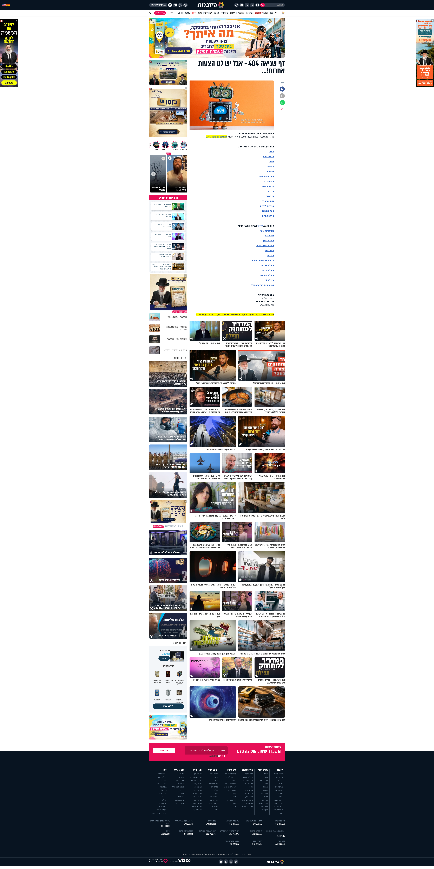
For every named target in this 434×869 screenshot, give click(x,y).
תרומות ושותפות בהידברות (254, 821)
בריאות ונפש (214, 797)
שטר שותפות (259, 13)
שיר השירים (162, 803)
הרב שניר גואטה (197, 790)
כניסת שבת (265, 230)
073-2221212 (257, 824)
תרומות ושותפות (278, 800)
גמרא (216, 780)
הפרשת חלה (180, 803)
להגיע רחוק (249, 797)
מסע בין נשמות (248, 793)
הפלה (182, 793)
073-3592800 (211, 824)
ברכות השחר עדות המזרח (262, 285)
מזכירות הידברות (280, 821)
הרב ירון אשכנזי (197, 793)
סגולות (216, 790)
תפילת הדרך (162, 800)
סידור (260, 225)
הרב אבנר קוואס (197, 806)
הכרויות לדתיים (267, 206)
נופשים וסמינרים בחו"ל (232, 841)
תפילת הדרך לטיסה (265, 245)
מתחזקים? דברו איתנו (158, 5)
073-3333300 (257, 834)
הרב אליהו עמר (197, 810)
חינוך (216, 793)
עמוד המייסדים (278, 806)
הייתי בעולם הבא (247, 806)
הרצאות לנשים (179, 800)
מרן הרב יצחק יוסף (196, 780)
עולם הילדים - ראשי (230, 774)
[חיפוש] (262, 5)
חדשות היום (264, 780)
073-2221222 (280, 824)
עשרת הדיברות (213, 784)
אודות (281, 813)
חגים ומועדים (263, 806)
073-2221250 (257, 844)
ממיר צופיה (281, 841)
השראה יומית (248, 803)
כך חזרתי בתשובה (247, 800)
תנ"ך (216, 777)
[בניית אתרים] (184, 862)
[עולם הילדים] (185, 5)
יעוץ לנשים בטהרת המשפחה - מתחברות (275, 832)
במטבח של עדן (248, 780)
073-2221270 (165, 834)
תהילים (164, 797)
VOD (276, 13)
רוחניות (270, 171)
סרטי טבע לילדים (230, 800)
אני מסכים (216, 756)
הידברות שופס (278, 803)
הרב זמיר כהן (249, 13)
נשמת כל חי (162, 806)
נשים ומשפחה (179, 770)
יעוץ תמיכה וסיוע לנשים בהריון (229, 831)
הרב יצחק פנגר (197, 784)
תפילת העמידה (267, 275)
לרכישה (164, 658)
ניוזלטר (281, 784)
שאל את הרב (224, 13)
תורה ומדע (269, 181)
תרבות (271, 191)
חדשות (266, 13)
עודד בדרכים (249, 774)
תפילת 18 (269, 280)
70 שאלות (232, 13)
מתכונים (181, 777)
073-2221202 (234, 844)
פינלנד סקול (214, 787)
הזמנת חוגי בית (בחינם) (186, 831)
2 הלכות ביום (279, 787)
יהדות (271, 151)
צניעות (182, 790)
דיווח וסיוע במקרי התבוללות (207, 831)
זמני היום (216, 13)
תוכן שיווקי (265, 810)
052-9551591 (234, 834)
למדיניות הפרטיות (213, 756)
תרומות (194, 13)
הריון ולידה (181, 797)
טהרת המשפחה (179, 780)
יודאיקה (215, 810)
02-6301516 (280, 836)
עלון (210, 13)
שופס (206, 13)
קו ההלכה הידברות (256, 831)
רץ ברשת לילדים (231, 777)
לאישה (182, 774)
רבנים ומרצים (197, 770)
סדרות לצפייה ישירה (230, 787)
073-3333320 (165, 826)
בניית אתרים (174, 862)
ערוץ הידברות (279, 777)
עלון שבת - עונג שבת (232, 821)
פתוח (251, 787)
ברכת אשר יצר (161, 810)
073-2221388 (234, 824)
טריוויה (234, 797)
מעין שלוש (269, 250)
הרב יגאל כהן (198, 787)
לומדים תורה (214, 774)
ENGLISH (180, 13)
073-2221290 (188, 834)
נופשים (281, 797)
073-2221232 (188, 824)
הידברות (280, 770)
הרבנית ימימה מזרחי (178, 787)
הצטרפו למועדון (159, 13)
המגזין (266, 777)
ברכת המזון (163, 787)
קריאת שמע (162, 793)
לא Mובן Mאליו (248, 777)
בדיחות (234, 780)
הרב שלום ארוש (197, 803)
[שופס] (180, 5)
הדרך (265, 240)
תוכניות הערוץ (247, 770)
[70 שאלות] (175, 5)
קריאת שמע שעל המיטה (263, 260)
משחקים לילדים (231, 790)
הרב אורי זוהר (198, 800)
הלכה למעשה (248, 784)
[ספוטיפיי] (170, 5)
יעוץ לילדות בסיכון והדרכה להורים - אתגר (160, 822)
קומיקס (234, 793)
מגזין (271, 13)
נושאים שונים (213, 770)
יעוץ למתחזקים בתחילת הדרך (184, 821)
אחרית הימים (214, 800)
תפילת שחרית (267, 265)
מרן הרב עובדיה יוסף (196, 777)
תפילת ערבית (268, 270)
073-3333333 (280, 844)
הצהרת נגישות (278, 810)
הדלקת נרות (180, 784)
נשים (271, 161)
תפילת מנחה (162, 777)
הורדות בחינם (268, 211)
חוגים (234, 806)
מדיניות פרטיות (278, 774)
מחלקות (200, 13)
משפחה (265, 790)
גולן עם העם (249, 790)
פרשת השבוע (268, 186)
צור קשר (187, 13)
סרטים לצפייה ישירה (229, 784)
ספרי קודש (215, 806)
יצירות (234, 803)
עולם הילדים (240, 13)
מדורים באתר (263, 770)
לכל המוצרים (168, 706)
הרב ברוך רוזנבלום (196, 797)
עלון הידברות (279, 780)
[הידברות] (211, 5)
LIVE (172, 13)
